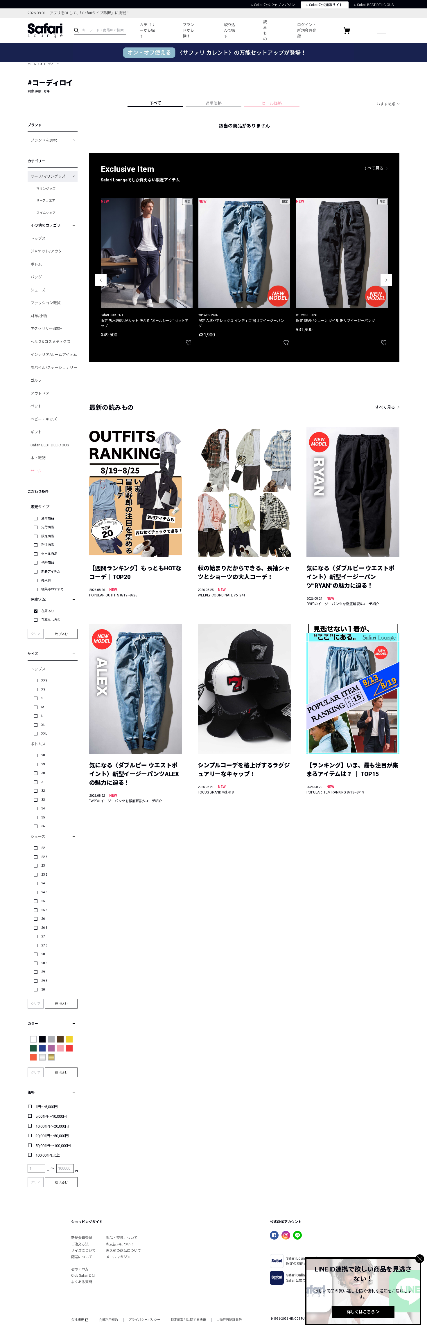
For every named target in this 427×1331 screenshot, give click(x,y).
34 (43, 808)
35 (43, 817)
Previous (101, 280)
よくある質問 (81, 1282)
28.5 (44, 963)
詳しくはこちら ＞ (363, 1312)
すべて (155, 103)
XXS (44, 680)
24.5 (44, 892)
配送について (81, 1257)
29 (43, 764)
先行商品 (47, 527)
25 (43, 901)
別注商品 (47, 545)
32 (43, 791)
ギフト (36, 432)
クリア (35, 634)
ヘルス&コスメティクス (51, 342)
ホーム (32, 64)
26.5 (44, 928)
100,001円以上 (47, 1155)
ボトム (36, 264)
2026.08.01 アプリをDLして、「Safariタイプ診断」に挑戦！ (79, 13)
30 (43, 773)
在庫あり (47, 611)
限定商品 (47, 536)
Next (386, 280)
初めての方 (80, 1269)
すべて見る (373, 168)
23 (43, 866)
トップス (38, 238)
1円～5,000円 (46, 1107)
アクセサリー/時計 (46, 329)
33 (43, 800)
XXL (44, 733)
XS (43, 689)
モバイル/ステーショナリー (54, 367)
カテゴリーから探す (147, 30)
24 (43, 883)
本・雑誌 (38, 458)
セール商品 (49, 554)
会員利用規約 (108, 1320)
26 (43, 919)
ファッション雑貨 (46, 303)
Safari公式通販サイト (326, 5)
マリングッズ (45, 189)
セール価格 (271, 103)
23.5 (44, 874)
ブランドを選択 (44, 140)
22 (43, 848)
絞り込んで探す (229, 30)
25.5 (44, 910)
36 (43, 826)
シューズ (38, 290)
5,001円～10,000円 (51, 1116)
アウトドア (40, 393)
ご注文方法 (80, 1244)
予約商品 (47, 562)
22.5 (44, 857)
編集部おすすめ (52, 589)
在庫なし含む (50, 620)
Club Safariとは (83, 1276)
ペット (36, 406)
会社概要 (77, 1320)
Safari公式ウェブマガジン (274, 5)
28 (43, 755)
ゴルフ (36, 380)
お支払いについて (120, 1244)
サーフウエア (45, 201)
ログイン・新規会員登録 (306, 30)
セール (36, 471)
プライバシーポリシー (144, 1320)
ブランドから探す (188, 30)
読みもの (265, 30)
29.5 (44, 981)
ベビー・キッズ (44, 419)
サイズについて (83, 1251)
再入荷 (46, 580)
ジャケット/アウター (48, 251)
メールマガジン (118, 1257)
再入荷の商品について (123, 1251)
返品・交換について (121, 1238)
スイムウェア (45, 213)
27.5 (44, 945)
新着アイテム (50, 571)
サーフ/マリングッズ (48, 176)
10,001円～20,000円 (52, 1126)
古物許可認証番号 (229, 1320)
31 (43, 782)
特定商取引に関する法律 (188, 1320)
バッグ (36, 277)
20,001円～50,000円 (52, 1136)
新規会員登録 (81, 1238)
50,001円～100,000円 (53, 1146)
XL (43, 725)
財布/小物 (39, 316)
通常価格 (213, 103)
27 (43, 936)
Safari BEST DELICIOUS (375, 5)
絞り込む (61, 634)
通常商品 (47, 518)
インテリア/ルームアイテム (54, 354)
